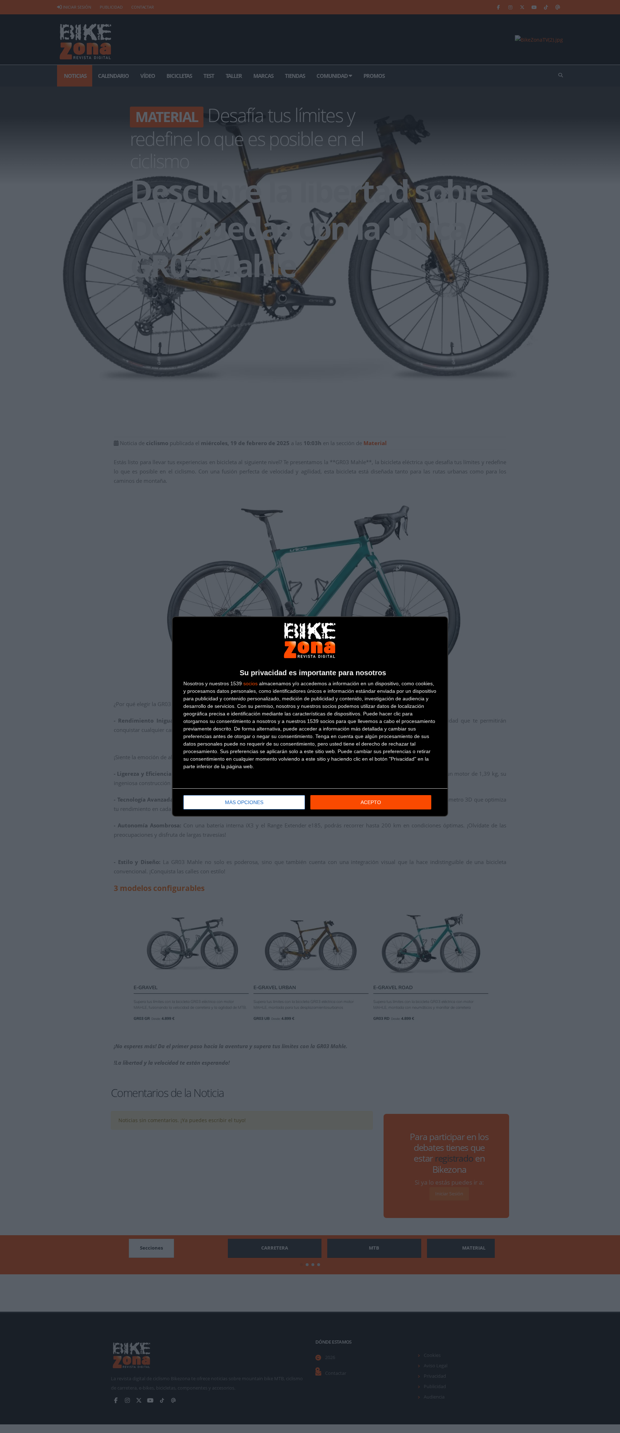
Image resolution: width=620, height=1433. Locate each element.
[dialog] (310, 716)
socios (250, 683)
